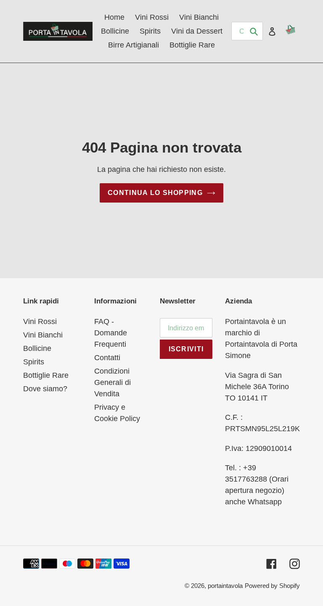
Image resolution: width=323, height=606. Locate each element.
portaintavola (225, 585)
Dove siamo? (45, 389)
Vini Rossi (40, 321)
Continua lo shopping (155, 192)
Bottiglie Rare (46, 375)
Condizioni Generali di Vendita (112, 382)
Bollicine (37, 348)
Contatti (107, 357)
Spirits (33, 362)
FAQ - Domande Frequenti (110, 332)
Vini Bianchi (43, 335)
